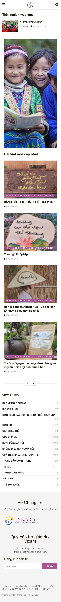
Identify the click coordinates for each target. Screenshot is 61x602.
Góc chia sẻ (9, 436)
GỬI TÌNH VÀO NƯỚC (31, 22)
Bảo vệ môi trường (14, 403)
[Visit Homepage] (30, 5)
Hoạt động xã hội (13, 442)
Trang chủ (6, 585)
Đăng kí (49, 567)
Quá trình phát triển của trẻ (20, 454)
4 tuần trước (11, 206)
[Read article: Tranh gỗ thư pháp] (30, 232)
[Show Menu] (3, 4)
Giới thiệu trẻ (10, 430)
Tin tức (6, 466)
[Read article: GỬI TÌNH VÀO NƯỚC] (10, 26)
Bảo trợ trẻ (37, 585)
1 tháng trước (12, 371)
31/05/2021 (36, 26)
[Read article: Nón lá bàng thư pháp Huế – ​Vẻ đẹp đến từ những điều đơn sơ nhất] (30, 284)
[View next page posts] (33, 383)
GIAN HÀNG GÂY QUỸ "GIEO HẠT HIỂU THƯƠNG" (29, 195)
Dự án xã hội (10, 409)
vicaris (26, 26)
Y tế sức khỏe (11, 484)
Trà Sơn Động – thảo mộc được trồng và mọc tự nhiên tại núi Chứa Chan (30, 365)
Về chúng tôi (21, 585)
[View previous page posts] (27, 383)
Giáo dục (7, 424)
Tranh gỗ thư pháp (16, 254)
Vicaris (35, 594)
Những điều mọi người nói (18, 448)
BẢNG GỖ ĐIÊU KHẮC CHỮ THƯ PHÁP (29, 202)
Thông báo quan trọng (16, 460)
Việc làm (7, 478)
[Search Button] (57, 4)
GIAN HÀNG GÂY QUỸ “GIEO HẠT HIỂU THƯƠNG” (26, 588)
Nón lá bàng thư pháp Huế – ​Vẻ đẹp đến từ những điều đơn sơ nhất (29, 309)
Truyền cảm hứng (13, 472)
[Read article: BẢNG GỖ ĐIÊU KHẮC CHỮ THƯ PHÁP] (30, 179)
